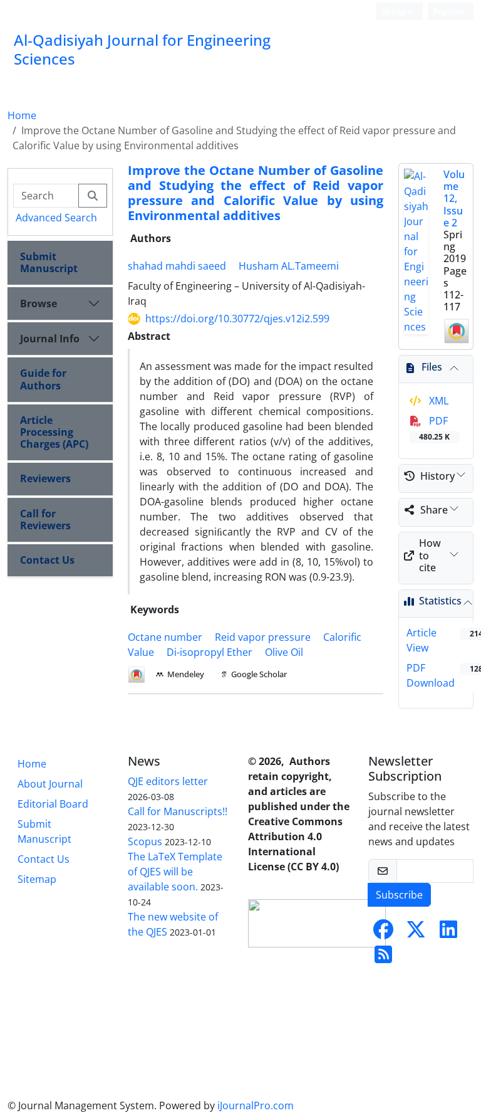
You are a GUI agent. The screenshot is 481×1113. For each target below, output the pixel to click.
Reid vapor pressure (263, 637)
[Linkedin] (448, 933)
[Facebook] (383, 933)
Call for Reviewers (45, 519)
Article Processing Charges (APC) (54, 432)
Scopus (145, 841)
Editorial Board (53, 804)
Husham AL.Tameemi (289, 266)
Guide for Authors (43, 379)
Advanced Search (56, 217)
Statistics (440, 601)
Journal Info (50, 339)
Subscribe (399, 895)
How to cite (430, 555)
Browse (38, 303)
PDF (434, 428)
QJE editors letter (168, 781)
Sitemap (37, 879)
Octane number (165, 637)
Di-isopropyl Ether (209, 652)
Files (432, 367)
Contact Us (47, 560)
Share (434, 510)
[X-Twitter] (416, 933)
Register (448, 11)
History (437, 476)
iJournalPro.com (255, 1105)
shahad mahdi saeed (177, 266)
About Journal (50, 784)
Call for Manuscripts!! (177, 811)
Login (401, 11)
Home (22, 115)
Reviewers (45, 478)
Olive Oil (284, 652)
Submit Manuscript (49, 262)
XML (437, 401)
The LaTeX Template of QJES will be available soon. (175, 872)
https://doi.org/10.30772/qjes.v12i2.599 (237, 318)
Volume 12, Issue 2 (454, 198)
